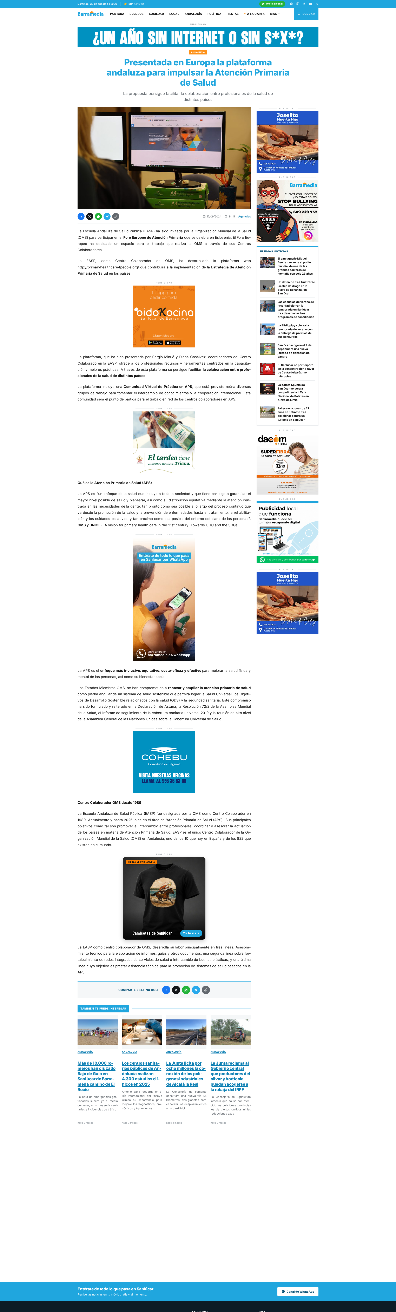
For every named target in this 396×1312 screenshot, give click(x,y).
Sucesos (137, 13)
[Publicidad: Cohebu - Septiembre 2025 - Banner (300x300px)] (164, 792)
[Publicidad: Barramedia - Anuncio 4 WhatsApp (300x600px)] (164, 660)
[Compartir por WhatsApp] (98, 216)
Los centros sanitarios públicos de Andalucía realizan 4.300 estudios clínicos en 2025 (141, 1074)
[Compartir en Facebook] (81, 216)
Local (174, 13)
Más (273, 13)
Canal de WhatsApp (300, 1291)
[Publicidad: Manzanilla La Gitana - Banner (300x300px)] (164, 472)
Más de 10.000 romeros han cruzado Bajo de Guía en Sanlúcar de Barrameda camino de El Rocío (97, 1076)
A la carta (256, 13)
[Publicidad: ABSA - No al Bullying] (287, 240)
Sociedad (156, 13)
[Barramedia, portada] (92, 14)
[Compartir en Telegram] (107, 216)
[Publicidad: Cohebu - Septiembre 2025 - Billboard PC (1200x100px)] (198, 46)
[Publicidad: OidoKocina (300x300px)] (164, 346)
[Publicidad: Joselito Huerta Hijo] (287, 172)
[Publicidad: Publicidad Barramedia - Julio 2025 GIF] (287, 562)
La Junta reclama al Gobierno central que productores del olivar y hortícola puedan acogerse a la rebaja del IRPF (230, 1076)
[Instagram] (297, 4)
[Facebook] (291, 4)
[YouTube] (310, 4)
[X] (316, 4)
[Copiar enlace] (115, 216)
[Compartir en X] (89, 216)
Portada (117, 13)
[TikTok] (304, 4)
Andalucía (193, 13)
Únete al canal (274, 3)
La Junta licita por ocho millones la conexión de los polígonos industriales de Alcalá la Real (186, 1074)
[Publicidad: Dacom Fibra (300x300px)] (287, 493)
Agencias (244, 216)
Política (214, 13)
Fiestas (233, 13)
